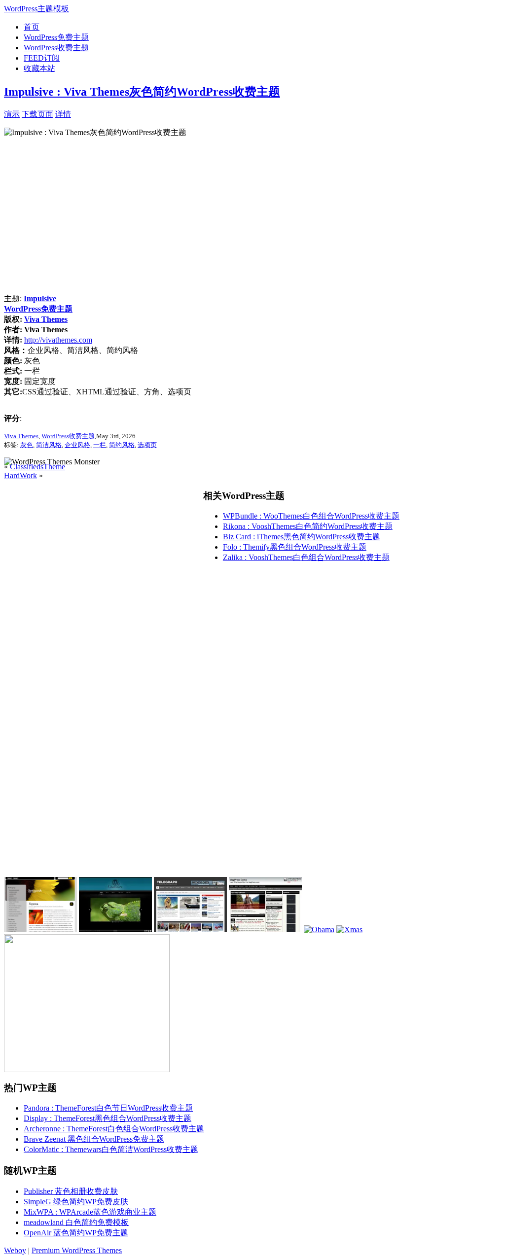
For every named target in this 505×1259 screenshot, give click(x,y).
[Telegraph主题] (190, 929)
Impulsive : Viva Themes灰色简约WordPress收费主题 (142, 91)
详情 (63, 114)
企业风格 (77, 445)
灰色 (26, 445)
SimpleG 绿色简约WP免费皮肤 (76, 1201)
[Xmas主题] (349, 929)
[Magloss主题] (265, 929)
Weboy (15, 1250)
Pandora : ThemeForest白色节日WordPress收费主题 (108, 1108)
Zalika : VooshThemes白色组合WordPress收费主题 (306, 557)
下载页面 (37, 114)
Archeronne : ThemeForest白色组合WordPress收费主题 (114, 1128)
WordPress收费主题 (56, 47)
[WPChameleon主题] (115, 929)
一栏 (99, 445)
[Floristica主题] (40, 929)
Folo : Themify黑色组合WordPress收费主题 (294, 547)
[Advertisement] (186, 113)
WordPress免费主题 (56, 37)
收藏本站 (39, 68)
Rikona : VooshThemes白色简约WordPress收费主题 (308, 526)
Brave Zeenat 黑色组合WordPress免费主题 (94, 1139)
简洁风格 (49, 445)
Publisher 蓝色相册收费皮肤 (71, 1191)
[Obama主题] (319, 929)
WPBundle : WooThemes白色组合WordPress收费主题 (311, 516)
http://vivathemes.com (58, 340)
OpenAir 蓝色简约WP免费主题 (76, 1232)
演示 (12, 114)
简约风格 (122, 445)
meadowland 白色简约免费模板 (76, 1222)
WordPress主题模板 (36, 8)
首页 (31, 27)
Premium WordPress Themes (77, 1250)
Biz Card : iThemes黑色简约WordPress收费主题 (301, 536)
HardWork (20, 475)
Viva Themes (46, 319)
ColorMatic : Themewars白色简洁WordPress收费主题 (111, 1149)
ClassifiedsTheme (37, 466)
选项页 (147, 445)
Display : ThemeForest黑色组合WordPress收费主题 (107, 1118)
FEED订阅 (42, 58)
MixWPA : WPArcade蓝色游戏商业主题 (90, 1212)
